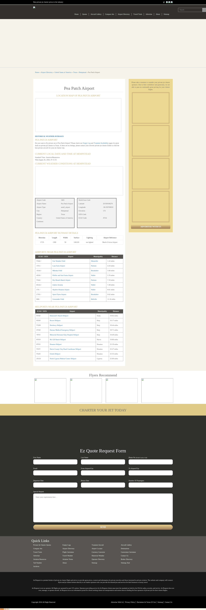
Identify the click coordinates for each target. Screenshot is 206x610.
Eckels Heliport (55, 354)
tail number (37, 563)
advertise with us (117, 602)
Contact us (124, 556)
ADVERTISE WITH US (150, 227)
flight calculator (68, 552)
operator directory (98, 559)
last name (84, 457)
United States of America (62, 72)
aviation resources (39, 559)
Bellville (94, 299)
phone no (138, 457)
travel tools (37, 552)
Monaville (94, 261)
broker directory (126, 559)
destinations (125, 548)
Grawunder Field (58, 299)
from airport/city (87, 468)
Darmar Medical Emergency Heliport (62, 330)
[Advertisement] (150, 108)
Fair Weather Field (58, 261)
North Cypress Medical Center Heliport (63, 359)
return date (85, 481)
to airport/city (134, 468)
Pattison (93, 266)
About (158, 14)
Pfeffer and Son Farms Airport (62, 275)
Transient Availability (101, 143)
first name (37, 457)
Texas (75, 72)
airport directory (68, 548)
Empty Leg (87, 143)
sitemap (94, 563)
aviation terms (67, 559)
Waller (93, 275)
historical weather (98, 556)
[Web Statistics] (5, 609)
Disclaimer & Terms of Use (146, 602)
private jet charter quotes (42, 545)
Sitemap (166, 14)
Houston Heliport (56, 344)
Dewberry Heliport (56, 325)
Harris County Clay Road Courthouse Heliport (65, 349)
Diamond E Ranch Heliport (59, 316)
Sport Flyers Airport (59, 294)
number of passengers (136, 481)
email (35, 468)
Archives (36, 566)
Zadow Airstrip (57, 285)
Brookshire (94, 271)
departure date (38, 481)
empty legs (66, 545)
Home (77, 14)
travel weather (67, 556)
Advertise (149, 14)
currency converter (98, 552)
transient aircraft (98, 545)
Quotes (84, 14)
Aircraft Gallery (96, 14)
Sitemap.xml (125, 563)
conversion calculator (128, 552)
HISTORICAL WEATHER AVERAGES (49, 136)
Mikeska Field (57, 271)
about (64, 563)
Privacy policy (130, 602)
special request (38, 492)
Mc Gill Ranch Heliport (58, 340)
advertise (36, 556)
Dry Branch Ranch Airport (61, 280)
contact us (168, 602)
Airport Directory (124, 14)
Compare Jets (109, 14)
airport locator (97, 548)
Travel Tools (137, 14)
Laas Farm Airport (58, 266)
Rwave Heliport (55, 320)
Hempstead (82, 72)
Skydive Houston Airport (60, 290)
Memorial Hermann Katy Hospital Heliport (64, 335)
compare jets (37, 548)
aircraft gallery (126, 545)
